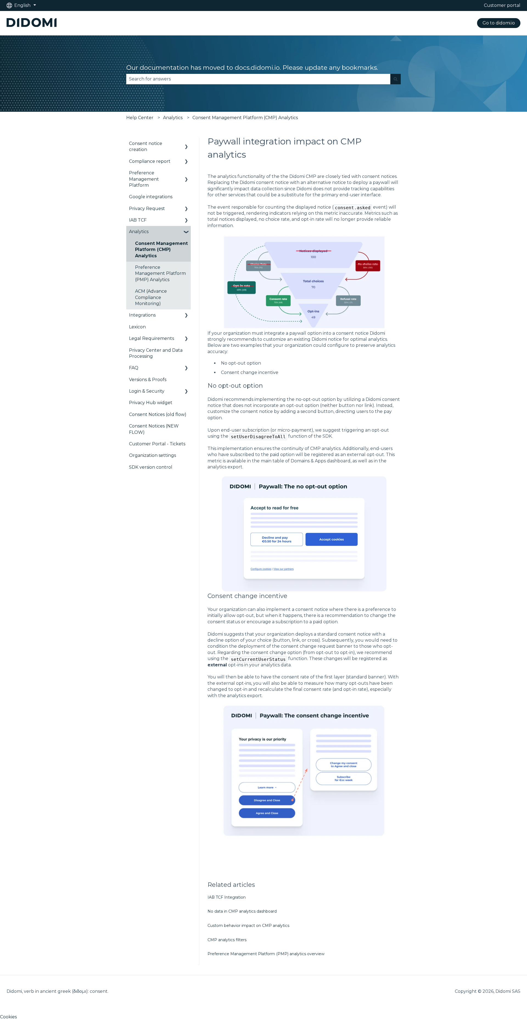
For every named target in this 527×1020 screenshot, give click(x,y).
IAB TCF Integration (227, 897)
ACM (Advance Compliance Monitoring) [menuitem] (151, 297)
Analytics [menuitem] (138, 231)
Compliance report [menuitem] (149, 161)
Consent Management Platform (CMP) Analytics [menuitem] (161, 249)
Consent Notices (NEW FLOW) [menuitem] (154, 429)
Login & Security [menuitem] (146, 391)
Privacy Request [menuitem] (147, 208)
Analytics (173, 117)
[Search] (395, 79)
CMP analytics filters (227, 939)
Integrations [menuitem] (142, 315)
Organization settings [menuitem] (152, 455)
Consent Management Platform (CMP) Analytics (245, 117)
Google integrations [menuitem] (150, 196)
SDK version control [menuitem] (150, 467)
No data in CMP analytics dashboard (242, 911)
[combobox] (258, 79)
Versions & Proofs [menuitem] (147, 379)
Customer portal (502, 5)
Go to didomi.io (499, 23)
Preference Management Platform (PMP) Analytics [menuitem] (160, 273)
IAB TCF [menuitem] (138, 220)
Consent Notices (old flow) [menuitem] (157, 414)
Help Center (139, 117)
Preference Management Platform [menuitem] (144, 179)
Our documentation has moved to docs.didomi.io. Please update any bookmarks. (252, 67)
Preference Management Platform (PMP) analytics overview (266, 953)
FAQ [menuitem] (133, 367)
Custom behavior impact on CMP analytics (248, 925)
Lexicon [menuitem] (137, 326)
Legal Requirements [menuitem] (151, 338)
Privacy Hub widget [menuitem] (150, 402)
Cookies (8, 1016)
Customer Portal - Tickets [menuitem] (157, 443)
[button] (186, 144)
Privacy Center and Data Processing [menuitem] (156, 353)
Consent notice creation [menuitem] (145, 146)
